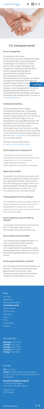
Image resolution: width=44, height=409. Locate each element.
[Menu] (32, 4)
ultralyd (33, 188)
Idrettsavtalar (8, 311)
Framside (7, 296)
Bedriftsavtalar (9, 308)
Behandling (7, 299)
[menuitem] (27, 4)
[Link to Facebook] (36, 4)
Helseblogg (8, 323)
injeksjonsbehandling (18, 135)
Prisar (5, 320)
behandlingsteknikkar (11, 98)
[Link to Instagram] (39, 4)
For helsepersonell (11, 305)
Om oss (6, 317)
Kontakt (6, 326)
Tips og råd (7, 314)
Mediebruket (13, 406)
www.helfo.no (16, 160)
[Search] (27, 4)
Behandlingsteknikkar (11, 302)
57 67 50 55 (11, 369)
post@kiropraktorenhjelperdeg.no (16, 144)
